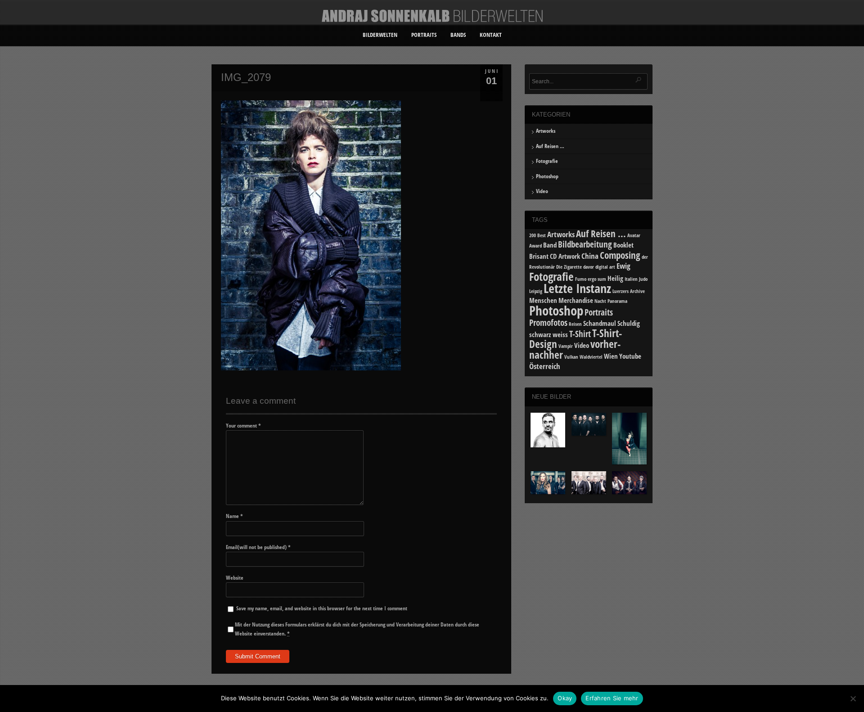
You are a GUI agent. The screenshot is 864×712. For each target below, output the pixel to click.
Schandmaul (599, 323)
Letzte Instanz (577, 288)
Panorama (617, 301)
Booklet (623, 244)
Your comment (243, 425)
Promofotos (548, 322)
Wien (611, 356)
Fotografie (547, 161)
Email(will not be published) (258, 547)
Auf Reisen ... (601, 233)
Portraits (423, 35)
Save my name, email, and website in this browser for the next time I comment (321, 608)
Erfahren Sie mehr (611, 698)
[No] (852, 698)
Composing (620, 254)
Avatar (633, 235)
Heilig (615, 278)
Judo (643, 279)
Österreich (544, 366)
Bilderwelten (380, 35)
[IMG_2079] (311, 368)
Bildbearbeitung (585, 244)
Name (234, 516)
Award (535, 246)
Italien (631, 279)
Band (550, 244)
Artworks (545, 131)
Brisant (539, 256)
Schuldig (628, 323)
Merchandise (575, 300)
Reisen (575, 324)
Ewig (623, 266)
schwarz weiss (548, 334)
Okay (565, 698)
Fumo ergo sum (590, 279)
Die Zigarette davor (575, 267)
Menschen (543, 300)
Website (234, 577)
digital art (605, 267)
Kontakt (491, 35)
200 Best (537, 235)
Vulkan (571, 357)
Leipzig (535, 291)
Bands (458, 35)
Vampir (565, 346)
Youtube (630, 356)
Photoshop (547, 176)
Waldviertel (591, 357)
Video (542, 191)
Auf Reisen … (550, 146)
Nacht (600, 301)
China (589, 256)
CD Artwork (565, 256)
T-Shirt (580, 334)
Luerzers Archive (628, 291)
